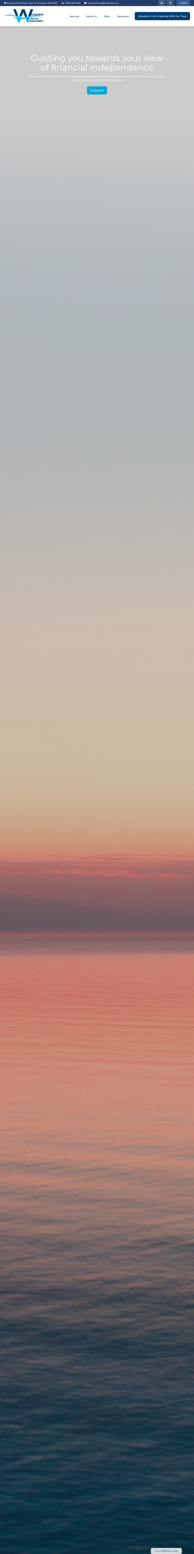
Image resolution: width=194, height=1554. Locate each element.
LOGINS (183, 3)
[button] (74, 16)
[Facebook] (170, 3)
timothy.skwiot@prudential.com (103, 3)
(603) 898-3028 (72, 3)
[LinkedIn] (161, 3)
